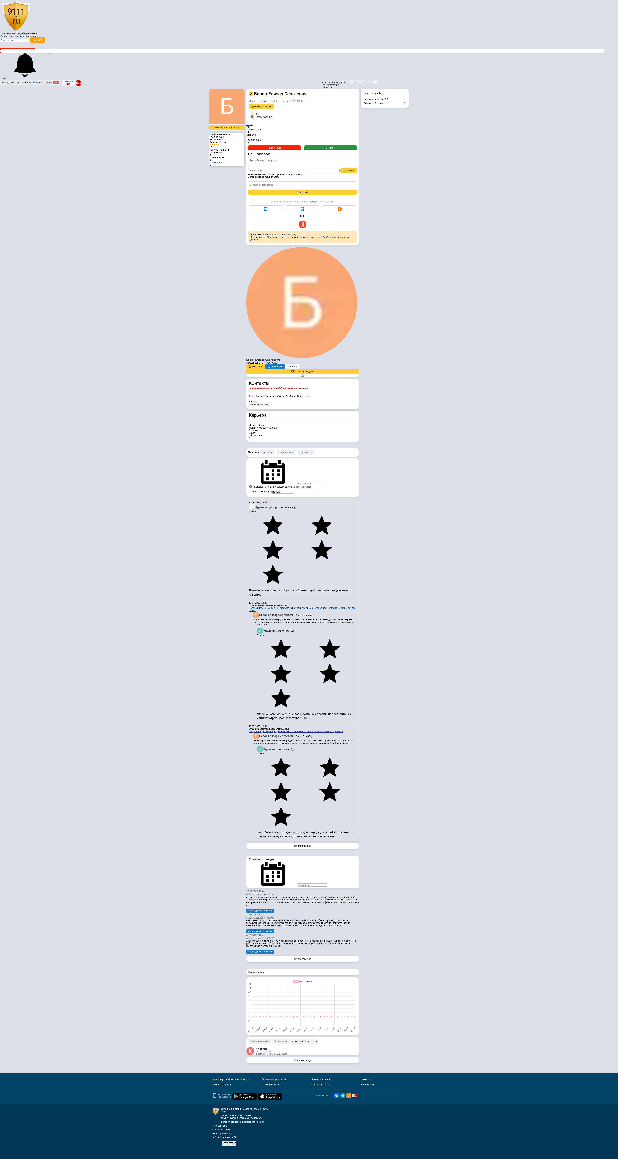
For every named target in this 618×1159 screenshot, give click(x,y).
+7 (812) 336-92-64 (222, 1133)
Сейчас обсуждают (32, 82)
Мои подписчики (259, 1041)
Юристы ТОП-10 (10, 82)
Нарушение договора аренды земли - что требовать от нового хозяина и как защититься (296, 731)
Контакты (366, 1079)
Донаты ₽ (331, 148)
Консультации (219, 149)
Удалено (269, 630)
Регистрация (368, 1084)
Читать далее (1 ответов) (260, 911)
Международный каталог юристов (230, 1079)
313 (386, 99)
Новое (52, 82)
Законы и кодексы (321, 1079)
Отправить (349, 170)
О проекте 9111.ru (320, 1084)
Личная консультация (227, 127)
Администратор (266, 507)
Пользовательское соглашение (283, 237)
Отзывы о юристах (222, 1084)
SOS (78, 82)
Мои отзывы (286, 452)
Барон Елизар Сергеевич (276, 615)
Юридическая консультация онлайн (19, 36)
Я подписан (216, 139)
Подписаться (274, 148)
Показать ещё (302, 845)
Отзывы (267, 452)
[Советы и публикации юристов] (16, 16)
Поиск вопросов (270, 1084)
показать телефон (259, 404)
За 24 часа (305, 452)
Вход (3, 78)
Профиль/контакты (219, 134)
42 (383, 93)
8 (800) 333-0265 (361, 82)
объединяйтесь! (29, 33)
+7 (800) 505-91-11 (222, 1125)
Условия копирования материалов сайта (243, 1122)
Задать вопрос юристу (274, 1079)
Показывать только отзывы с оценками (273, 486)
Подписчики (216, 137)
